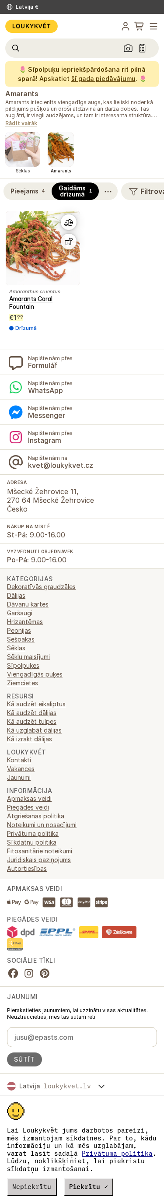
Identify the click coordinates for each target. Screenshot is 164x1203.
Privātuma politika (117, 1153)
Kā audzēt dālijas (31, 712)
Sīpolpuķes (23, 665)
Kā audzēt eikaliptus (36, 704)
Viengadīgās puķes (35, 674)
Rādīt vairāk (21, 123)
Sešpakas (21, 639)
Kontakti (19, 760)
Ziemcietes (22, 683)
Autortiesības (27, 868)
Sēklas (16, 648)
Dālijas (16, 595)
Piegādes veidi (28, 807)
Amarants (21, 93)
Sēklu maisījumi (28, 656)
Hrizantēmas (25, 621)
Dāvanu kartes (28, 604)
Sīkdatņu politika (31, 842)
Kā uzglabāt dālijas (34, 730)
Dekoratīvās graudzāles (41, 586)
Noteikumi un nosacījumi (42, 824)
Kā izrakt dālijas (29, 739)
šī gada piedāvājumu (103, 78)
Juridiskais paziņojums (39, 859)
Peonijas (19, 630)
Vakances (21, 768)
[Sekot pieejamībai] (69, 241)
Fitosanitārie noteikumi (39, 851)
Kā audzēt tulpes (31, 721)
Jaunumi (19, 777)
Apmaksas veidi (29, 798)
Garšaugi (19, 613)
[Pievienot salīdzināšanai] (69, 222)
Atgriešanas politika (35, 816)
